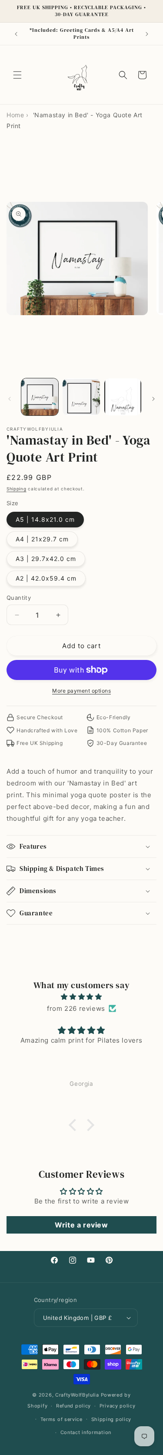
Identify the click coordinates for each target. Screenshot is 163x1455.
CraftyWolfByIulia (77, 1395)
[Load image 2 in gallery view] (81, 396)
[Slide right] (153, 398)
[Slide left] (9, 398)
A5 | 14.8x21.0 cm (45, 519)
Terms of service (61, 1419)
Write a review (81, 1224)
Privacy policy (118, 1406)
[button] (17, 75)
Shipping (17, 488)
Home (15, 115)
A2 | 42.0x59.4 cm (46, 578)
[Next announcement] (146, 34)
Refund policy (73, 1406)
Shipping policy (111, 1419)
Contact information (85, 1432)
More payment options (81, 690)
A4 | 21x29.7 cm (42, 539)
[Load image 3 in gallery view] (122, 396)
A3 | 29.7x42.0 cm (46, 558)
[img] (81, 997)
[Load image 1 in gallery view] (39, 396)
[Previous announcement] (16, 34)
